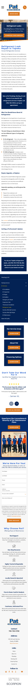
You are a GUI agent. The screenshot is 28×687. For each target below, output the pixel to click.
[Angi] (19, 671)
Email (3, 484)
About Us (14, 653)
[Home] (13, 7)
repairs (11, 239)
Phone (3, 480)
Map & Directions (14, 643)
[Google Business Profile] (6, 671)
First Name (4, 471)
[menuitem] (13, 282)
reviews (6, 220)
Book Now (14, 14)
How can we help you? (7, 498)
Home (14, 651)
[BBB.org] (15, 671)
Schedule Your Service (14, 35)
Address (4, 489)
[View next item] (17, 404)
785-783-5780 (14, 631)
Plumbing (14, 656)
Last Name (4, 475)
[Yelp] (12, 671)
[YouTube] (22, 671)
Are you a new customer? (8, 493)
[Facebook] (9, 671)
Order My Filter (14, 661)
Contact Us (14, 664)
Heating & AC (14, 659)
